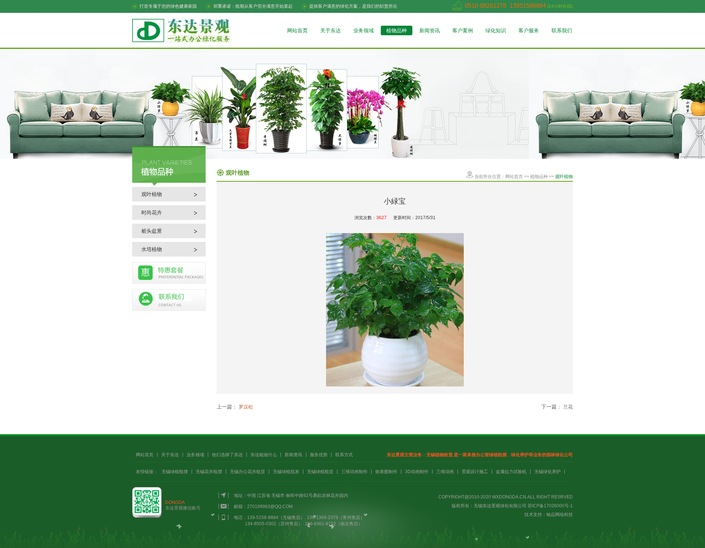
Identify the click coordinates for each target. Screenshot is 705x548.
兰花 (568, 407)
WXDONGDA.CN (509, 497)
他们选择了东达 (227, 455)
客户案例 (462, 30)
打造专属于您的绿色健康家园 (168, 6)
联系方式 (344, 455)
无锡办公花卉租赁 (247, 471)
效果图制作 (386, 471)
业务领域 (363, 30)
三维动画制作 (354, 471)
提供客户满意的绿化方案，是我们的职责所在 (353, 6)
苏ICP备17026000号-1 (550, 505)
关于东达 (330, 30)
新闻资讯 (429, 30)
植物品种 (396, 30)
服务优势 (319, 455)
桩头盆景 (151, 231)
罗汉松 (246, 407)
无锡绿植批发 (286, 471)
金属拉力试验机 (511, 471)
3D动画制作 (417, 471)
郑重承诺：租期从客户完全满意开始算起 (253, 6)
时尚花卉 (151, 212)
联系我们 (562, 30)
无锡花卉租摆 (209, 471)
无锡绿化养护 (547, 471)
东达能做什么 (263, 455)
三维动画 (445, 471)
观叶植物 (151, 194)
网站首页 (297, 30)
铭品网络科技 (559, 514)
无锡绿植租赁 (320, 471)
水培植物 (151, 249)
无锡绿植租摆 (175, 471)
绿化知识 (495, 30)
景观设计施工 (475, 471)
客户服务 (528, 30)
